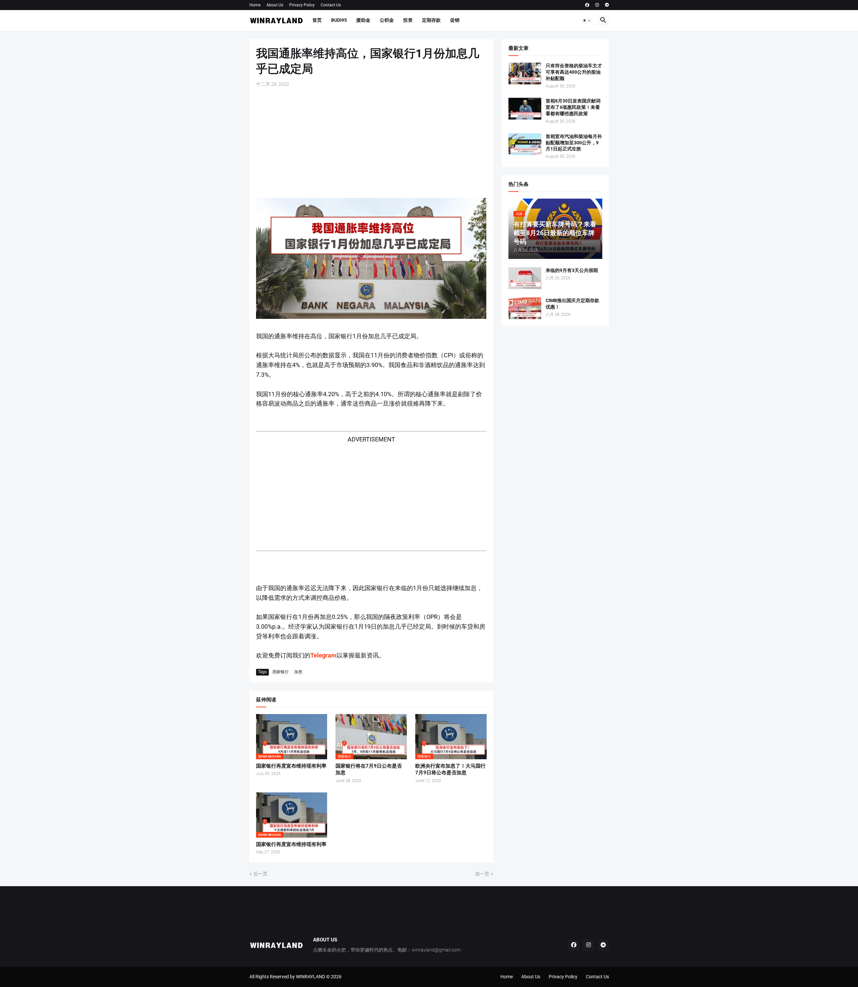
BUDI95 (339, 20)
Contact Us (331, 5)
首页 (317, 20)
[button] (587, 20)
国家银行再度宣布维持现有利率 (291, 766)
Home (254, 5)
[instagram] (597, 5)
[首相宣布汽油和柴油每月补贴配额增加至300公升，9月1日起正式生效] (524, 144)
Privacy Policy (302, 5)
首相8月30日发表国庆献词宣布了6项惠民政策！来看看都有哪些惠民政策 (573, 107)
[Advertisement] (371, 143)
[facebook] (587, 5)
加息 (298, 671)
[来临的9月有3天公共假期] (524, 278)
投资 (408, 20)
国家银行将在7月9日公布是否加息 (368, 769)
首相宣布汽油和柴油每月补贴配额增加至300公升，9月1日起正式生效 (574, 143)
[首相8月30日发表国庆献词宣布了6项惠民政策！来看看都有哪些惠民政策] (524, 109)
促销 (454, 20)
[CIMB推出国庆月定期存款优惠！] (524, 308)
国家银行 (280, 671)
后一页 (260, 873)
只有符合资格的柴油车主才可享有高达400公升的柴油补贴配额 (574, 72)
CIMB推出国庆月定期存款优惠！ (572, 303)
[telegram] (607, 5)
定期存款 (431, 20)
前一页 (482, 873)
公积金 (387, 20)
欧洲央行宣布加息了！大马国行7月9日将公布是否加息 (450, 769)
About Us (274, 5)
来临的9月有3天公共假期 (572, 270)
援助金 (363, 20)
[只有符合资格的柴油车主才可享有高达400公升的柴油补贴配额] (524, 73)
